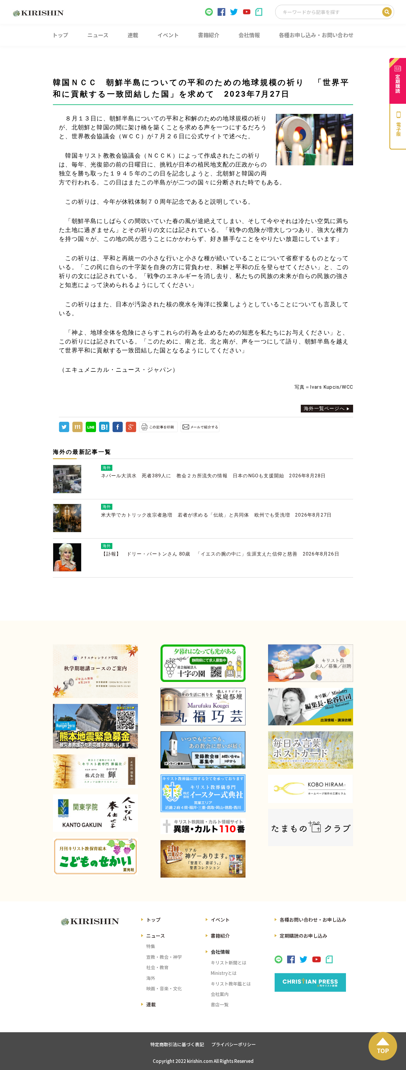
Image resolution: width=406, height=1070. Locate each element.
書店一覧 (220, 1004)
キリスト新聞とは (228, 962)
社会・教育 (157, 967)
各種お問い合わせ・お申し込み (313, 919)
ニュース (155, 935)
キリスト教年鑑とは (231, 983)
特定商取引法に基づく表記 (177, 1044)
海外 (150, 978)
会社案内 (220, 994)
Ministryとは (224, 973)
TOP (383, 1050)
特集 (150, 946)
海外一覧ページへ (324, 408)
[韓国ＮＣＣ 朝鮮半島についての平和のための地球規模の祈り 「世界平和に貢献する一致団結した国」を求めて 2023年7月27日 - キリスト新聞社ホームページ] (104, 430)
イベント (220, 919)
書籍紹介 (220, 935)
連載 (151, 1004)
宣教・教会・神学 (164, 957)
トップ (153, 919)
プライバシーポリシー (233, 1044)
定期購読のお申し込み (303, 935)
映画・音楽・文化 (164, 988)
